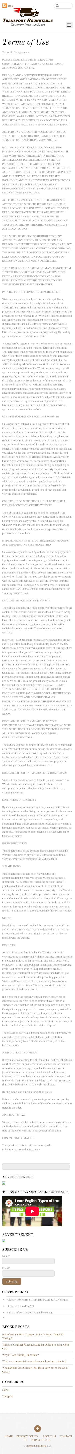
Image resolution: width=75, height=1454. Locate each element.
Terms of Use (40, 1440)
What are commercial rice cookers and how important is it (34, 1361)
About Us (49, 1436)
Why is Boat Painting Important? (20, 1355)
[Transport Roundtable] (27, 23)
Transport (7, 1396)
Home (9, 1436)
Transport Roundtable (36, 1445)
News (5, 1389)
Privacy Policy (27, 1436)
